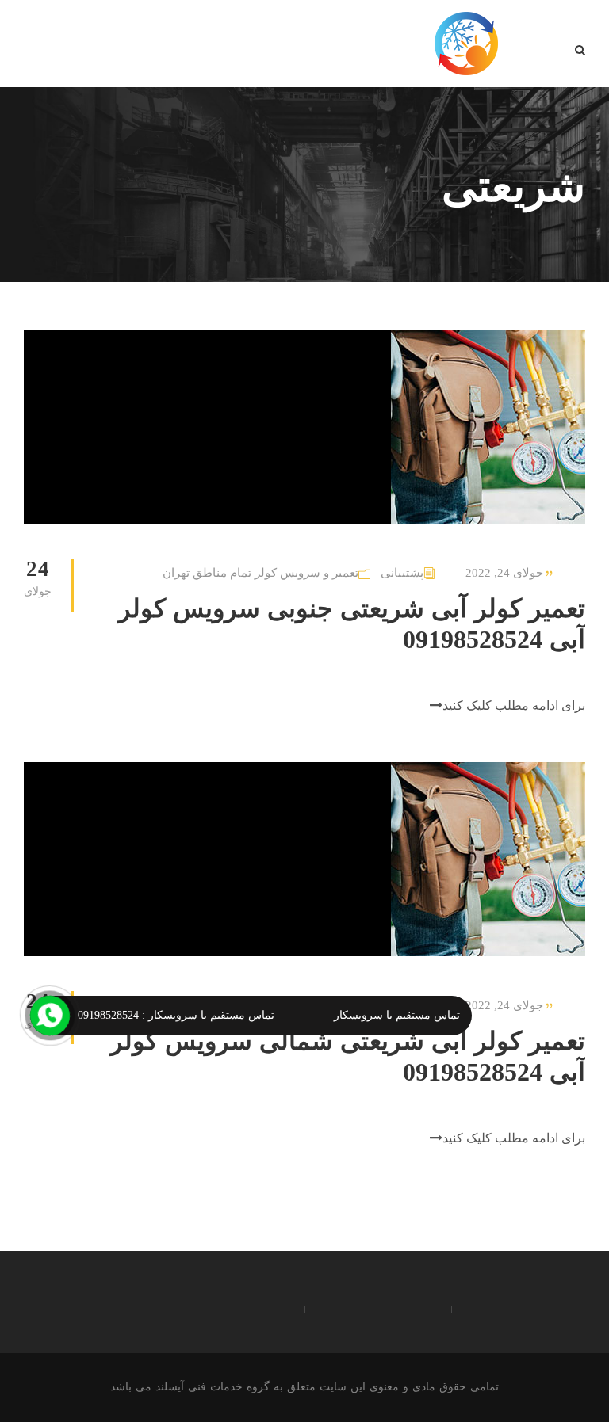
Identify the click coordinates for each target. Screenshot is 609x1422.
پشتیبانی (402, 572)
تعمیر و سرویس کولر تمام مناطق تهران (260, 572)
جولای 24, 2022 (504, 572)
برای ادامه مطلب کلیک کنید (513, 705)
